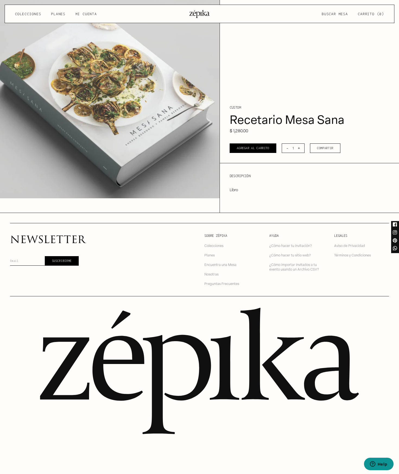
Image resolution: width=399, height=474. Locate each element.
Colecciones (28, 14)
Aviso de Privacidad (349, 245)
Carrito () (371, 14)
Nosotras (211, 274)
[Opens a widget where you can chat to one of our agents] (379, 464)
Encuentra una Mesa (220, 264)
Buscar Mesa (335, 14)
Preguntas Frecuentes (221, 283)
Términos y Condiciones (352, 255)
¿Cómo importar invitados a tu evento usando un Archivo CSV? (294, 266)
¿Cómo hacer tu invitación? (290, 245)
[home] (199, 14)
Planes (58, 14)
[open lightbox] (110, 99)
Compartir (325, 148)
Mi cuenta (86, 14)
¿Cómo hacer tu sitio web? (290, 255)
